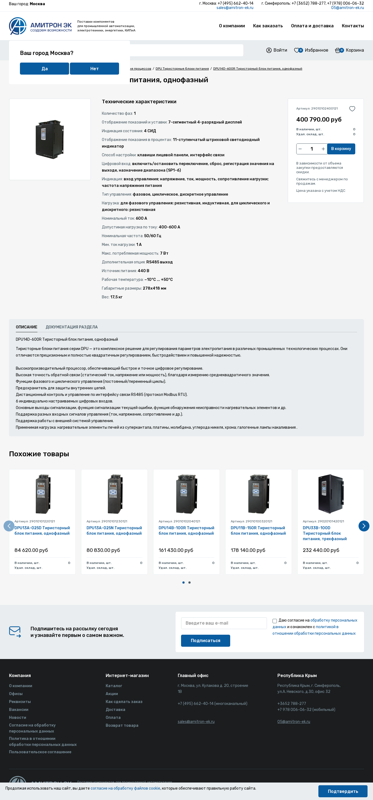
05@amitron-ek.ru (347, 7)
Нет (94, 68)
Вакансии (18, 709)
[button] (183, 582)
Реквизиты (20, 701)
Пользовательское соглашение (40, 752)
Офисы (16, 694)
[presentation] (9, 525)
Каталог (114, 686)
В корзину (341, 148)
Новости (17, 717)
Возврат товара (122, 725)
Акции (112, 694)
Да (45, 68)
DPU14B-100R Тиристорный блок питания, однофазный (186, 531)
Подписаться (205, 640)
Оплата (113, 717)
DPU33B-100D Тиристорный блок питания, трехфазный (325, 533)
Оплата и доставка (312, 25)
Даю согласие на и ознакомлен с (315, 627)
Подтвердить (343, 791)
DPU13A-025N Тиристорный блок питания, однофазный (114, 531)
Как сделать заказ (124, 701)
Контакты (353, 25)
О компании (232, 25)
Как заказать (268, 25)
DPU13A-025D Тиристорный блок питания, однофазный (42, 531)
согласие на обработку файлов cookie (125, 788)
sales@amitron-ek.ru (235, 7)
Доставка (115, 709)
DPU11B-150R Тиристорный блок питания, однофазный (258, 531)
